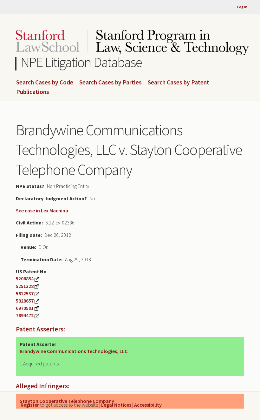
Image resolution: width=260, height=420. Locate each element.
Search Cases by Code (44, 82)
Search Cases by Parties (110, 82)
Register (30, 405)
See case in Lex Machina (42, 210)
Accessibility (148, 405)
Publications (32, 92)
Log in (242, 6)
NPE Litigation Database (81, 62)
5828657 (25, 300)
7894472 (25, 315)
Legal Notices (116, 405)
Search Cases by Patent (178, 82)
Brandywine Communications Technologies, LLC (73, 351)
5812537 (25, 293)
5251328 (25, 286)
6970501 (25, 308)
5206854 (25, 278)
